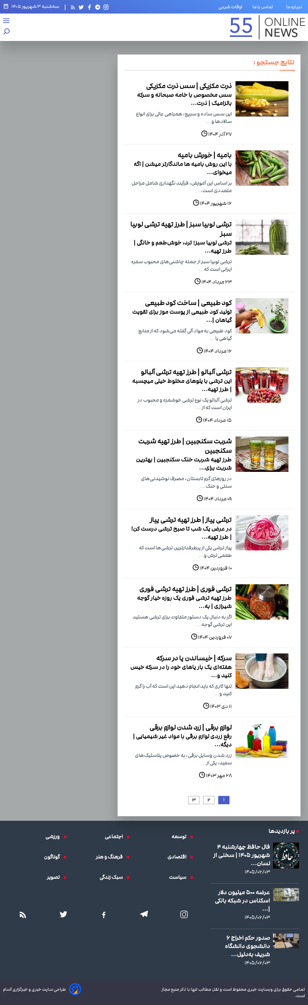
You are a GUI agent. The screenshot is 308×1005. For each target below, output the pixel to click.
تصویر (55, 877)
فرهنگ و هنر (111, 857)
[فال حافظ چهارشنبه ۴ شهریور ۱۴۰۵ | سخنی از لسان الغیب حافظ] (286, 856)
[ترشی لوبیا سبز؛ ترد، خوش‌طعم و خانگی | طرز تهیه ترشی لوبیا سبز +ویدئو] (262, 237)
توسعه (181, 836)
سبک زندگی (113, 877)
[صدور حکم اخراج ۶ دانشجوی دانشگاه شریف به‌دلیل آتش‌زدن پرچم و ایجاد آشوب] (286, 941)
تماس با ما (264, 6)
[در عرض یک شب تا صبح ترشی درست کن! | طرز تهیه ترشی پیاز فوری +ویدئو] (262, 532)
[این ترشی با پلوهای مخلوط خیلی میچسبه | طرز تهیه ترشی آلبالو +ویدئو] (262, 385)
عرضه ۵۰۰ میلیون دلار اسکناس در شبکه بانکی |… (242, 900)
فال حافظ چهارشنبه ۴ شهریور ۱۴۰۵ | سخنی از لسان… (241, 855)
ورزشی (54, 836)
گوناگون (53, 857)
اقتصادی (179, 857)
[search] (7, 32)
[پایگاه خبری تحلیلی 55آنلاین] (267, 27)
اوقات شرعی (230, 6)
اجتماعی (116, 836)
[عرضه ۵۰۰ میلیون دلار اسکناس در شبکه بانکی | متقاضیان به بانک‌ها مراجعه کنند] (286, 894)
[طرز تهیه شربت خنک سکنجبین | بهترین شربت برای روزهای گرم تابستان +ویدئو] (262, 454)
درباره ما (295, 6)
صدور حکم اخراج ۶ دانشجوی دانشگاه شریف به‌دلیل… (247, 946)
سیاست (179, 877)
